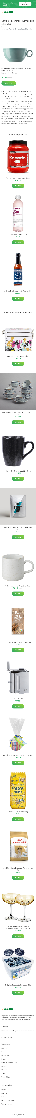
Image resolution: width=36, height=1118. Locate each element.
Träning (3, 1073)
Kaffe (3, 70)
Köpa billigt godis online (18, 68)
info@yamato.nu (6, 1037)
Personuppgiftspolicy (8, 1100)
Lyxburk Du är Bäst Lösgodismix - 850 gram (18, 755)
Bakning (4, 1048)
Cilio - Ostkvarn (18, 699)
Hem (3, 27)
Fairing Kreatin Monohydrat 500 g (18, 178)
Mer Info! (8, 83)
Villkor (3, 1097)
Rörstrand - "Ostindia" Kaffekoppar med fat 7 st (18, 414)
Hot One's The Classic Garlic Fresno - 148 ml (18, 291)
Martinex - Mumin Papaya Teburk (18, 356)
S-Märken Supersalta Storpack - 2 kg (18, 985)
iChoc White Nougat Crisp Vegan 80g (18, 642)
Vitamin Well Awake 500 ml (18, 235)
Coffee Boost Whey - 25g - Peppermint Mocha (18, 528)
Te (13, 70)
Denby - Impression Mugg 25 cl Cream (18, 586)
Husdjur (4, 1066)
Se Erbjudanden (25, 3)
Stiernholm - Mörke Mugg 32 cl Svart (18, 471)
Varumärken (5, 1077)
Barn (3, 1052)
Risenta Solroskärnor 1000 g (18, 812)
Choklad (8, 70)
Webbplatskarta (6, 1104)
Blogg (3, 1090)
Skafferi (29, 68)
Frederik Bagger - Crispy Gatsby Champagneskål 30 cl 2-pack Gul (18, 927)
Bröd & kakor (5, 1055)
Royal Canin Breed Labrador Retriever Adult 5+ (18, 869)
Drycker (4, 1059)
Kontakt (4, 1093)
